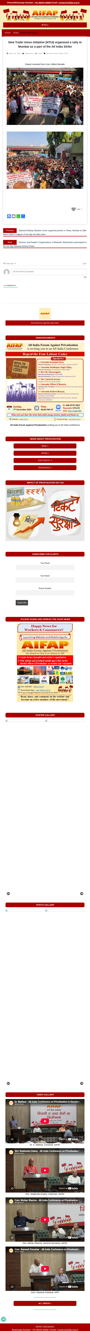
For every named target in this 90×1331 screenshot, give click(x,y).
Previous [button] (8, 894)
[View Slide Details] (25, 806)
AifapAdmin (29, 53)
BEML (44, 446)
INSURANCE (44, 468)
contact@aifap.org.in (68, 3)
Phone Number (45, 588)
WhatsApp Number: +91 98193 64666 (30, 1330)
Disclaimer (49, 1327)
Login (84, 263)
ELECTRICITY (44, 460)
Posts (40, 53)
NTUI (66, 53)
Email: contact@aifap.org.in (64, 1330)
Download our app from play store (45, 323)
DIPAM (44, 453)
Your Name (45, 576)
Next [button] (81, 894)
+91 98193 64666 (42, 3)
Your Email (45, 563)
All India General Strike (54, 53)
